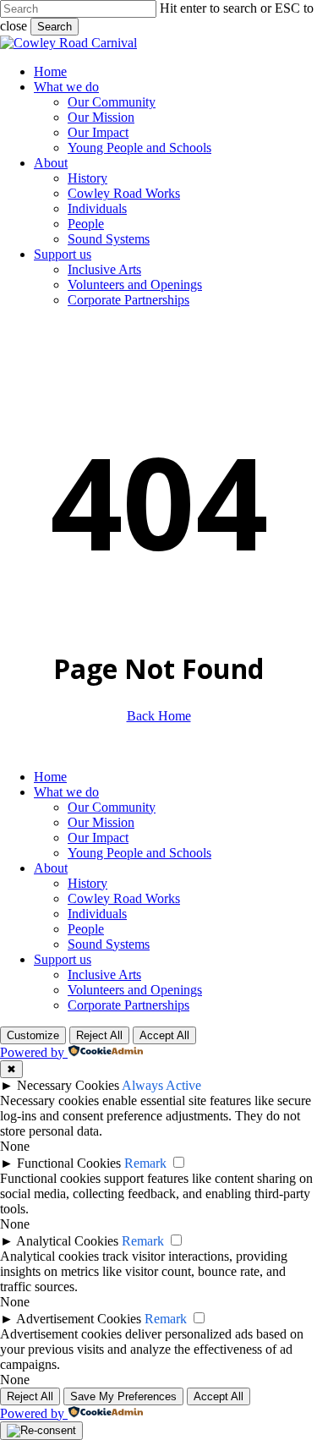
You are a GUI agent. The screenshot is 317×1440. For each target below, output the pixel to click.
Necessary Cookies (68, 1085)
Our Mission (101, 822)
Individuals (97, 913)
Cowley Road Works (124, 898)
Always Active (161, 1085)
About (51, 868)
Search (54, 26)
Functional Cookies (69, 1163)
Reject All (99, 1035)
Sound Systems (109, 944)
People (86, 929)
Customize (33, 1035)
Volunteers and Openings (135, 990)
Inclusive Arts (104, 974)
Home (50, 776)
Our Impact (98, 837)
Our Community (112, 807)
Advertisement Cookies (78, 1318)
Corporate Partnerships (128, 1005)
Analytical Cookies (67, 1241)
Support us (62, 959)
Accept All (164, 1035)
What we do (66, 792)
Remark (145, 1163)
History (87, 883)
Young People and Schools (139, 853)
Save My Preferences (123, 1396)
